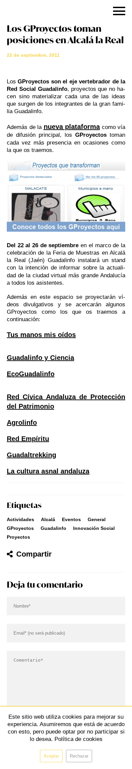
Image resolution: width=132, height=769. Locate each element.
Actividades (20, 519)
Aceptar (51, 756)
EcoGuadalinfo (30, 374)
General (97, 519)
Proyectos (18, 537)
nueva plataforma (72, 126)
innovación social (94, 528)
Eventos (71, 519)
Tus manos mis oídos (41, 334)
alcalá (48, 519)
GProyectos (20, 528)
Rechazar (79, 756)
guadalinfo (53, 528)
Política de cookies (78, 739)
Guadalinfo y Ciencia (40, 357)
